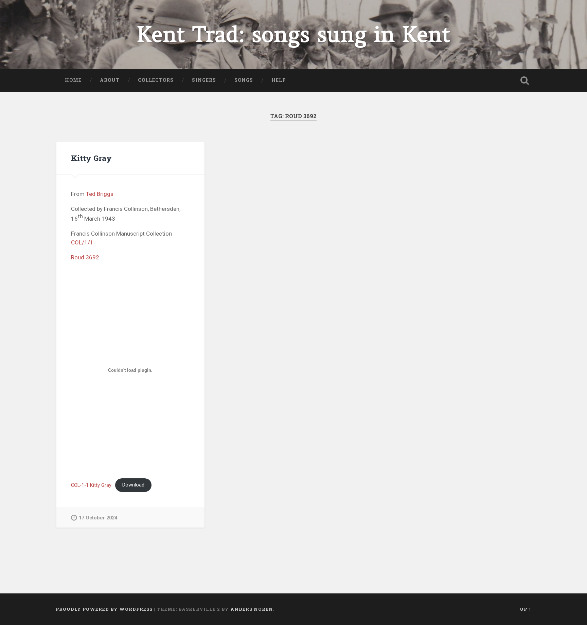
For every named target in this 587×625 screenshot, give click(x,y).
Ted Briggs (99, 193)
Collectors (156, 80)
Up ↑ (525, 609)
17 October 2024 (98, 518)
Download (133, 485)
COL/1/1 (82, 242)
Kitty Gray (91, 158)
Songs (243, 80)
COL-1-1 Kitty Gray (91, 485)
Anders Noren (251, 609)
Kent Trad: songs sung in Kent (294, 34)
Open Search (524, 80)
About (110, 80)
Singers (204, 80)
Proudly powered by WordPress (104, 609)
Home (73, 80)
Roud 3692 (85, 257)
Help (278, 80)
